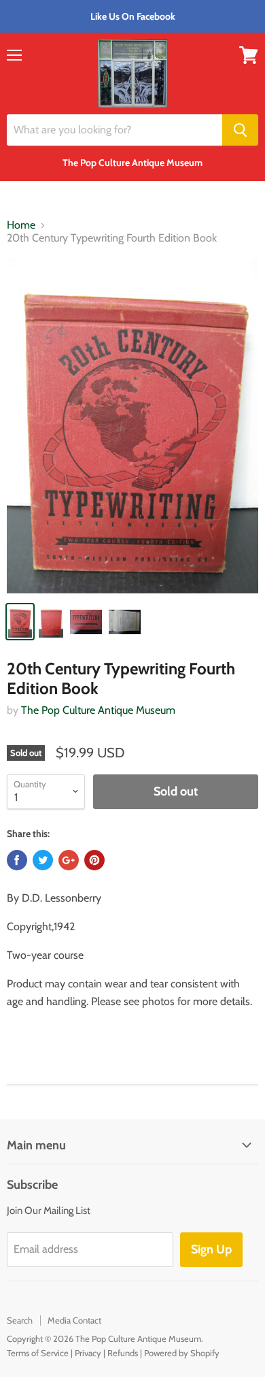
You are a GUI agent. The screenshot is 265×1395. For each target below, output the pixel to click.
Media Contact (74, 1320)
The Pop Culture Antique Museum (98, 710)
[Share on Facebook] (17, 860)
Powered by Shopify (181, 1352)
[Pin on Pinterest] (94, 860)
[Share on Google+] (68, 860)
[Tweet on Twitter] (43, 860)
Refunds (122, 1352)
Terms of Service (38, 1352)
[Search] (240, 130)
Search (20, 1320)
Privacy (88, 1352)
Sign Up (211, 1249)
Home (21, 225)
